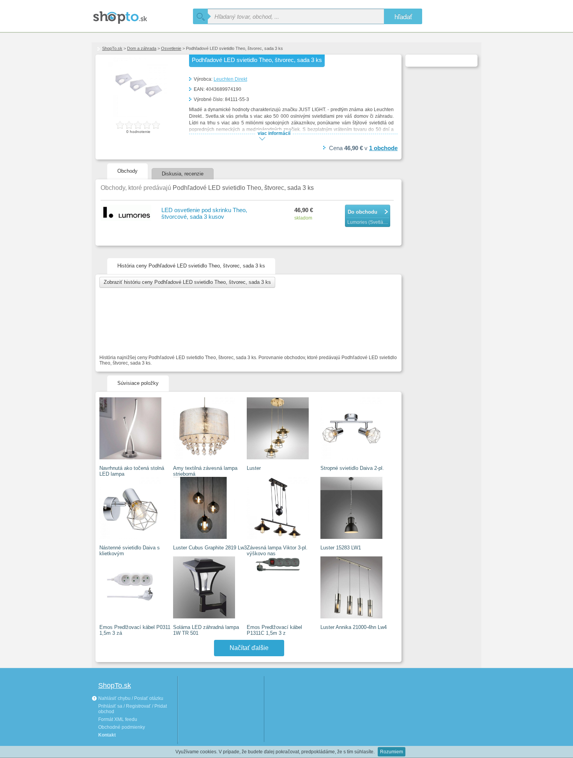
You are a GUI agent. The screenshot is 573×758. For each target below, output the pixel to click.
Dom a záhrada (141, 48)
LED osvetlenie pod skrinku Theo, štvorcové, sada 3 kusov (204, 213)
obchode (383, 148)
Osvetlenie (171, 48)
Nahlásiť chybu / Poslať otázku (130, 698)
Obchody (127, 171)
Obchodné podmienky (121, 727)
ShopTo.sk (112, 48)
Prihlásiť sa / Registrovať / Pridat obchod (132, 708)
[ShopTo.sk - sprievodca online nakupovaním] (142, 15)
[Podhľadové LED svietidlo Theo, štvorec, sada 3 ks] (138, 115)
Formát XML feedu (117, 719)
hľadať (403, 16)
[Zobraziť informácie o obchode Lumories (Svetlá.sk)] (127, 213)
